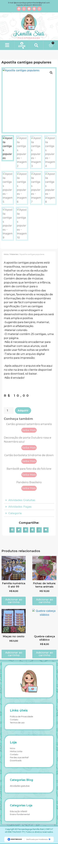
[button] (7, 45)
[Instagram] (39, 9)
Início (6, 254)
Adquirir (23, 410)
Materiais (14, 254)
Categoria (14, 513)
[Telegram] (29, 9)
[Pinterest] (34, 9)
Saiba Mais (29, 430)
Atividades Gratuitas (21, 500)
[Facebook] (19, 9)
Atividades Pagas (20, 506)
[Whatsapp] (24, 9)
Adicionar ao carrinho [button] (13, 601)
